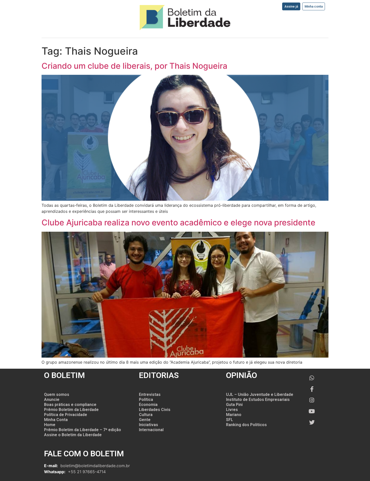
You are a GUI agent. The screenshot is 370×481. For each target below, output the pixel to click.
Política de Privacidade (65, 414)
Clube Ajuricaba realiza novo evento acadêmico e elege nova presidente (178, 222)
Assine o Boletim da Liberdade (73, 434)
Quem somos (56, 394)
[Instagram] (311, 400)
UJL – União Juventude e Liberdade (259, 394)
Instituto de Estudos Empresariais (258, 399)
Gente (145, 419)
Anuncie (51, 399)
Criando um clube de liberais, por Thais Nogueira (134, 66)
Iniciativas (148, 424)
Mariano (233, 414)
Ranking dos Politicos (246, 424)
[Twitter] (311, 422)
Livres (232, 409)
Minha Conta (56, 419)
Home (49, 424)
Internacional (151, 429)
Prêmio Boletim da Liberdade (71, 409)
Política (146, 399)
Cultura (146, 414)
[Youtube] (311, 411)
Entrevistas (150, 394)
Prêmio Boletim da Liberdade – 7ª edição (82, 429)
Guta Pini (234, 404)
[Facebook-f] (311, 389)
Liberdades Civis (154, 409)
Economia (148, 404)
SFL (229, 419)
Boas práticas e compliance (70, 404)
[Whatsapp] (311, 378)
